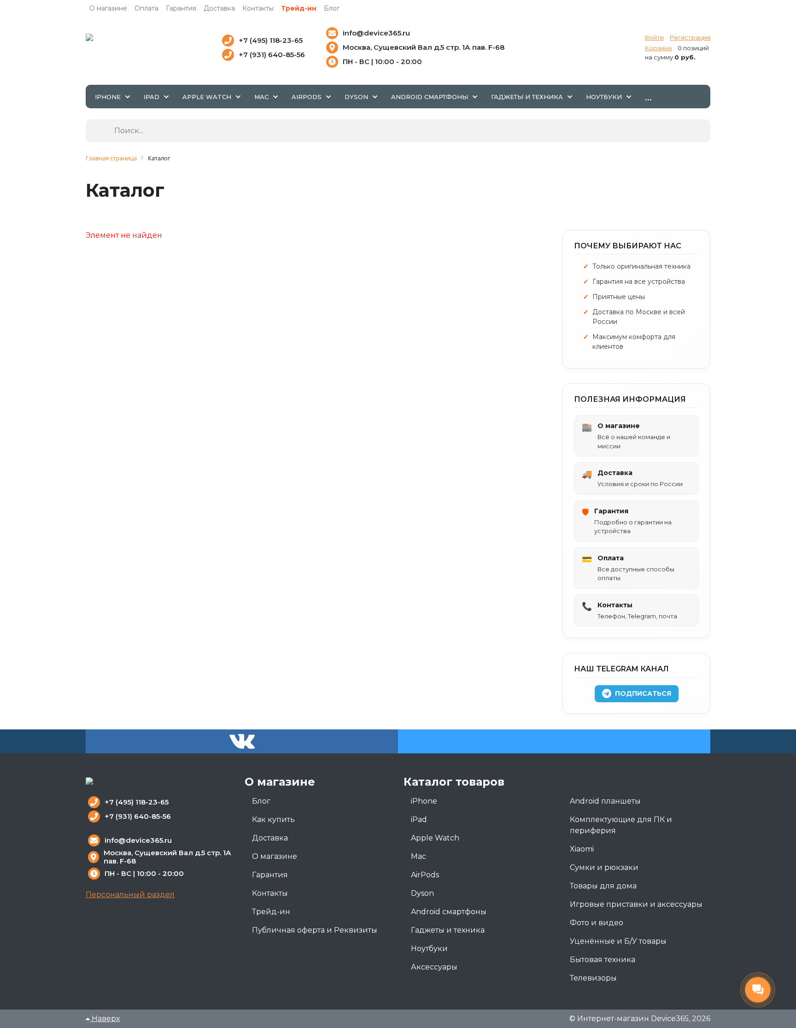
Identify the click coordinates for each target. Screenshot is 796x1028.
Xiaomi (582, 849)
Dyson (422, 893)
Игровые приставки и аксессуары (636, 904)
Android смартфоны (448, 911)
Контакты (258, 8)
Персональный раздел (130, 894)
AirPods (425, 874)
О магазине (108, 8)
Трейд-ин (298, 8)
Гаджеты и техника (448, 930)
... (648, 96)
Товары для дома (603, 885)
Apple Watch (435, 838)
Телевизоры (593, 978)
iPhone (424, 801)
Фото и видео (596, 922)
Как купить (273, 819)
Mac (418, 856)
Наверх (105, 1018)
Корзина (658, 48)
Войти (654, 37)
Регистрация (690, 37)
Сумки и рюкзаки (604, 867)
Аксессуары (434, 967)
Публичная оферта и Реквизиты (314, 930)
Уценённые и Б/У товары (618, 941)
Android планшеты (605, 801)
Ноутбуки (429, 948)
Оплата (146, 8)
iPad (419, 819)
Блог (331, 8)
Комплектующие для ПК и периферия (621, 825)
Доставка (219, 8)
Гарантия (181, 8)
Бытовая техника (602, 959)
